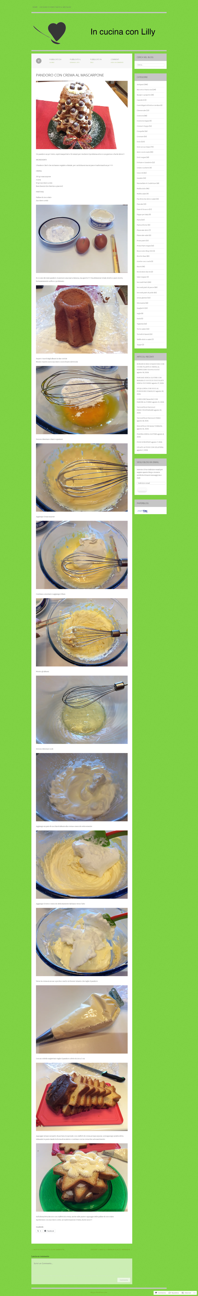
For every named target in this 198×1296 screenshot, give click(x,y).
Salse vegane (141, 277)
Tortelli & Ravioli (143, 334)
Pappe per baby (142, 215)
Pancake (140, 204)
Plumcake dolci (142, 230)
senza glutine (142, 298)
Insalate (140, 178)
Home (35, 7)
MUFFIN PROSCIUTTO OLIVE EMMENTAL (48, 1249)
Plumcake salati (143, 235)
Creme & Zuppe (143, 126)
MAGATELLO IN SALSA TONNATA (149, 426)
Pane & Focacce (143, 209)
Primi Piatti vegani (144, 246)
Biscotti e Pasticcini (144, 90)
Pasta (139, 220)
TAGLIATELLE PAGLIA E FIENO (149, 418)
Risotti (139, 267)
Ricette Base (141, 256)
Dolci (92, 62)
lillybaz (52, 62)
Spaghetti (140, 308)
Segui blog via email (148, 462)
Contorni (140, 116)
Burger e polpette (144, 95)
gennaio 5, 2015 (74, 62)
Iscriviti (142, 490)
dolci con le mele (143, 152)
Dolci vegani (141, 157)
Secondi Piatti (142, 282)
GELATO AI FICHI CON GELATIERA (150, 447)
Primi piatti (141, 241)
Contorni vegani (143, 121)
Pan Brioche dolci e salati (146, 199)
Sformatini (141, 303)
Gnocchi (140, 173)
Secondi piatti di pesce (145, 287)
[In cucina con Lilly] (99, 33)
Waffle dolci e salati (144, 339)
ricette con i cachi (144, 261)
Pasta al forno (142, 225)
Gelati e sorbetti (143, 168)
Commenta (124, 1280)
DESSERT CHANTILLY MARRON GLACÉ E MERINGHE (111, 1249)
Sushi (139, 319)
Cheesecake (141, 110)
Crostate (140, 137)
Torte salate (141, 329)
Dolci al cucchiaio (143, 147)
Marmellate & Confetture (146, 183)
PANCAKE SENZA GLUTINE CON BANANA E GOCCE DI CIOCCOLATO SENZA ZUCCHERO (150, 380)
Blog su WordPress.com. (99, 1292)
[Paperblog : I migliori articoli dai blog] (142, 512)
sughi (139, 313)
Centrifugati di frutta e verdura (148, 105)
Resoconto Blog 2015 (145, 251)
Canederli (140, 100)
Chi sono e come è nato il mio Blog (55, 7)
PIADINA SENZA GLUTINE (147, 434)
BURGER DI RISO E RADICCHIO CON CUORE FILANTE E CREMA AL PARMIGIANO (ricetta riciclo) (150, 367)
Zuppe (139, 345)
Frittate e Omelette (144, 163)
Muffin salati (141, 194)
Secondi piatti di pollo (145, 293)
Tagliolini (140, 324)
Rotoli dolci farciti (144, 272)
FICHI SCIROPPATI (144, 442)
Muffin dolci (141, 189)
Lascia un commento (117, 62)
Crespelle (140, 131)
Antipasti (140, 85)
